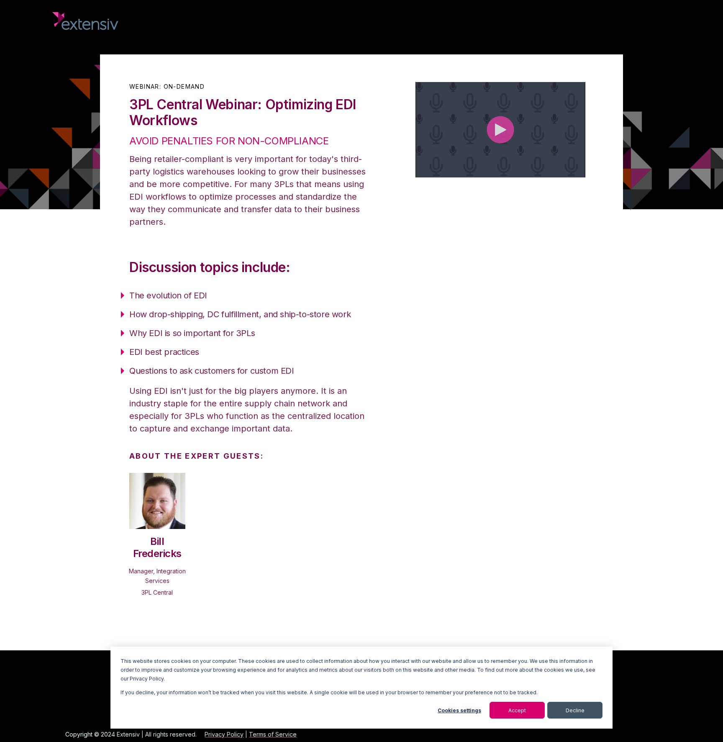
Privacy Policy (224, 734)
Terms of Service (273, 734)
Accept (517, 710)
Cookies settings (459, 710)
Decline (575, 710)
